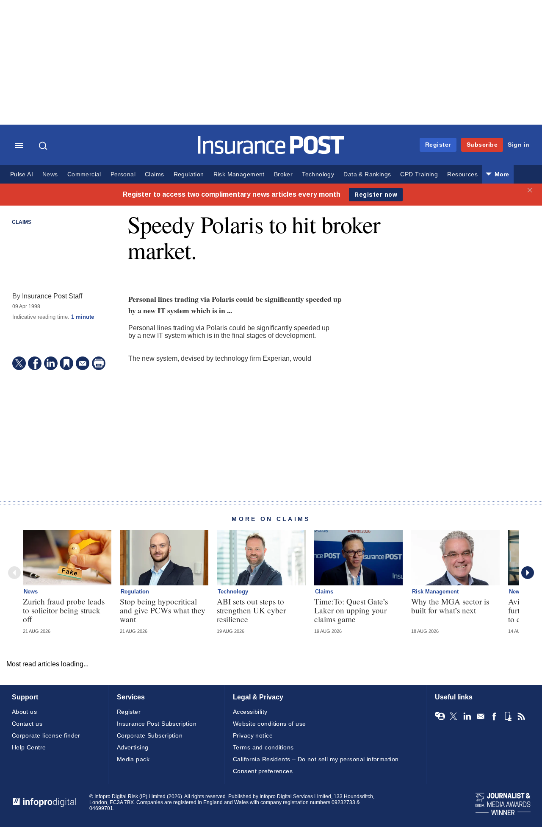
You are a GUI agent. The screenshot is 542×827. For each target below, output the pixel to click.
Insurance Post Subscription (156, 723)
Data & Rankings (367, 174)
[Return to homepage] (271, 152)
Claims (154, 174)
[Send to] (82, 363)
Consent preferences (263, 771)
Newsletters (481, 716)
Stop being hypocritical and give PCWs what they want (162, 610)
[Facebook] (34, 363)
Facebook (494, 716)
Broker (283, 174)
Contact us (27, 723)
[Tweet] (19, 363)
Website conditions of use (269, 723)
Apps (508, 716)
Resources (462, 174)
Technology (318, 174)
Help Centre (29, 747)
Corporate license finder (46, 735)
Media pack (133, 759)
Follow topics (440, 716)
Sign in (519, 144)
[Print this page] (98, 363)
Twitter (453, 716)
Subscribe (482, 144)
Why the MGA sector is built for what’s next (450, 606)
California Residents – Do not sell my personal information (315, 759)
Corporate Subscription (150, 735)
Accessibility (250, 711)
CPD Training (419, 174)
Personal (123, 174)
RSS (521, 716)
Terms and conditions (263, 747)
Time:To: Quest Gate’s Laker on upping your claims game (351, 610)
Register (438, 144)
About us (24, 711)
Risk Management (239, 174)
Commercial (84, 174)
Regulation (189, 174)
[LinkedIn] (51, 363)
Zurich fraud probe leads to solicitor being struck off (64, 610)
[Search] (44, 146)
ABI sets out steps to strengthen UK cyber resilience (251, 610)
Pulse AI (21, 174)
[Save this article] (66, 363)
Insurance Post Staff (52, 296)
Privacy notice (253, 735)
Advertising (133, 747)
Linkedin (467, 716)
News (50, 174)
